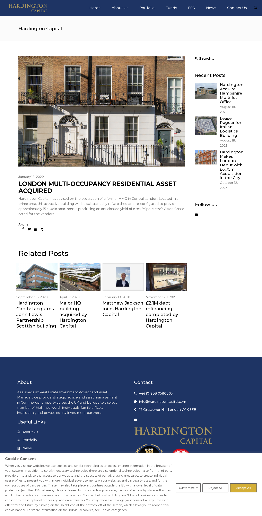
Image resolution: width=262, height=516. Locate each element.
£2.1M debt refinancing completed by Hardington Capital (162, 314)
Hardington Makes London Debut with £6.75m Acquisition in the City (232, 165)
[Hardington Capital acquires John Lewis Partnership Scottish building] (37, 277)
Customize (187, 488)
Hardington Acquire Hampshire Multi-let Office (232, 93)
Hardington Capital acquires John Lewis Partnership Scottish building (36, 314)
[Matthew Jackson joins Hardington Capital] (123, 277)
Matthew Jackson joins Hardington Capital (123, 308)
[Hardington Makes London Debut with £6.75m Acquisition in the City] (206, 157)
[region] (131, 484)
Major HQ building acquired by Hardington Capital (73, 314)
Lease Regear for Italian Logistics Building (230, 127)
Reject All (215, 488)
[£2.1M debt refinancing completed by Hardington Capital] (166, 277)
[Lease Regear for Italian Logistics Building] (206, 125)
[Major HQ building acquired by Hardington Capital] (80, 277)
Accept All (243, 488)
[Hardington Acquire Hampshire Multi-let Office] (206, 91)
